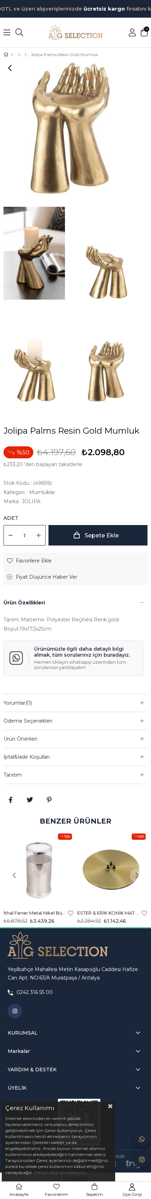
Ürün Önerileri (20, 739)
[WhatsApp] (142, 1139)
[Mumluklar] (25, 55)
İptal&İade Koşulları (27, 757)
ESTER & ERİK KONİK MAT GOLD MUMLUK (108, 913)
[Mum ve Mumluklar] (19, 55)
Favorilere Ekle (70, 913)
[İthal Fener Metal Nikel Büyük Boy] (39, 868)
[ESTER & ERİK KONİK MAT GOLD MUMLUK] (112, 868)
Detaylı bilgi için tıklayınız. (60, 1172)
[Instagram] (142, 1159)
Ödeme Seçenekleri (28, 721)
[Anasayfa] (12, 55)
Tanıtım (13, 775)
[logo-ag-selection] (58, 945)
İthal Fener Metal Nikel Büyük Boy (35, 913)
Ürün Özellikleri (24, 603)
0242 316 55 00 (35, 992)
